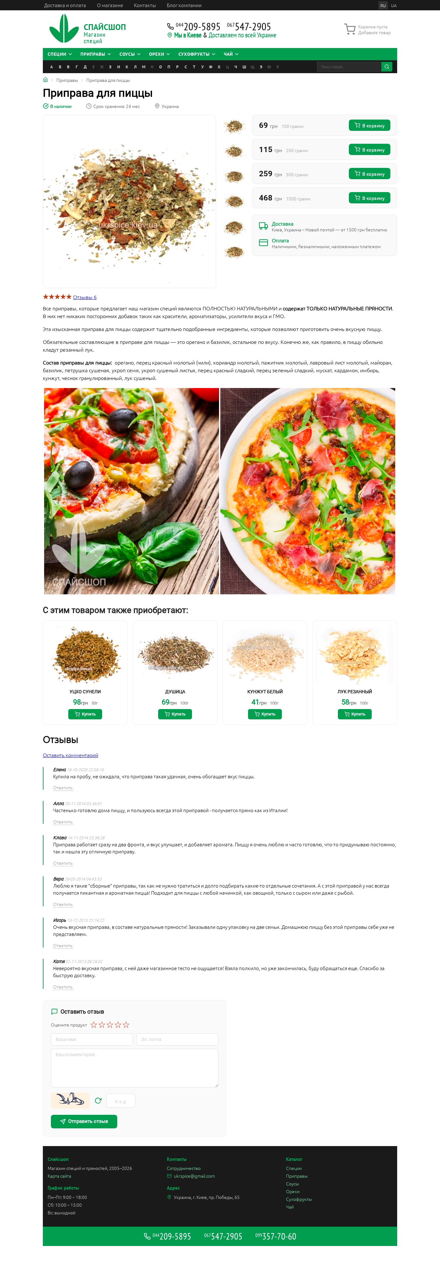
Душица (175, 691)
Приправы (297, 1176)
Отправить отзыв (88, 1121)
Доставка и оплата (65, 5)
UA (394, 5)
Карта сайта (59, 1176)
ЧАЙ (228, 54)
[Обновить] (97, 1100)
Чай (290, 1206)
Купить (89, 714)
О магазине (110, 5)
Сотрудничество (184, 1168)
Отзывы (85, 296)
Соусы (292, 1183)
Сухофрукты (299, 1199)
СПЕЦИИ (57, 54)
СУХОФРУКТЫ (194, 54)
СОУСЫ (127, 54)
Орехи (293, 1191)
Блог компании (184, 5)
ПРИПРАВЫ (93, 54)
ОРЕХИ (156, 54)
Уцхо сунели (85, 691)
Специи (294, 1168)
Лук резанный (355, 691)
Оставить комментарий (70, 754)
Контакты (145, 5)
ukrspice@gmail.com (194, 1176)
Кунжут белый (265, 691)
